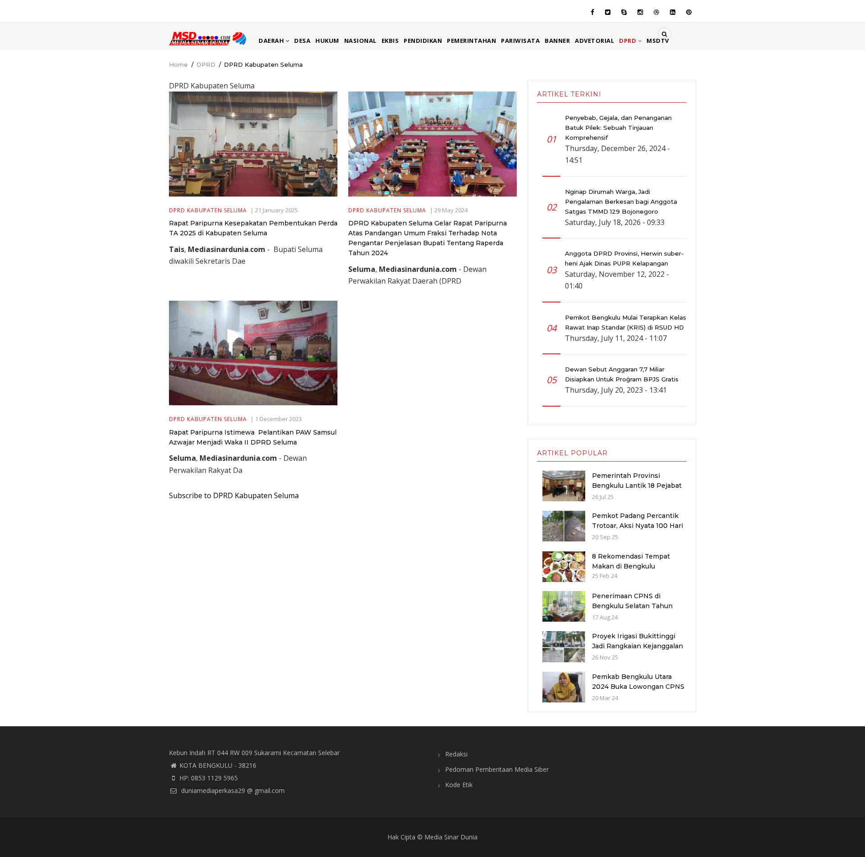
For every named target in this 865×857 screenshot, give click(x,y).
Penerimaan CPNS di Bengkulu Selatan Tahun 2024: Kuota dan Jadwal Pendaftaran (632, 611)
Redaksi (456, 754)
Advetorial (594, 41)
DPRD (628, 41)
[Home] (208, 38)
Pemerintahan (471, 41)
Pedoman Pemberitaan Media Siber (497, 769)
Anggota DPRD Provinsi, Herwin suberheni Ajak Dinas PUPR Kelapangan (624, 258)
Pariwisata (520, 41)
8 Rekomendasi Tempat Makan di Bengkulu (631, 561)
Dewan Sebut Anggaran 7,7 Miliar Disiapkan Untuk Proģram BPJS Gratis (621, 374)
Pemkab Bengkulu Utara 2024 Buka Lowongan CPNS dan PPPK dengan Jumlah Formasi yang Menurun (638, 691)
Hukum (327, 41)
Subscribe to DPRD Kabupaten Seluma (234, 495)
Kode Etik (459, 784)
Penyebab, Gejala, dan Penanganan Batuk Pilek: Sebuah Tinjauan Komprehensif (618, 127)
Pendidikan (423, 41)
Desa (302, 41)
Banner (557, 41)
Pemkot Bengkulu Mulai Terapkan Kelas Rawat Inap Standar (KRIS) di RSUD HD (625, 322)
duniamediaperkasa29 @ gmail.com (232, 790)
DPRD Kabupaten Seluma (208, 210)
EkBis (390, 41)
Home (178, 64)
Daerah (272, 41)
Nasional (360, 41)
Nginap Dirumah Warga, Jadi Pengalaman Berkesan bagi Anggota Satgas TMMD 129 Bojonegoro (621, 201)
